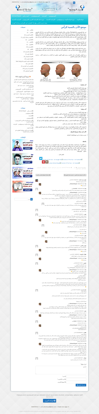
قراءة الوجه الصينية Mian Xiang (24, 61)
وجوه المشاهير (28, 71)
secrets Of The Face (66, 167)
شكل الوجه (29, 54)
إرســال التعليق (81, 385)
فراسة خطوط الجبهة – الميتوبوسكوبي (25, 91)
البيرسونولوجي (35, 16)
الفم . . (30, 49)
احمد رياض (59, 167)
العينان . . (30, 44)
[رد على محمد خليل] (85, 209)
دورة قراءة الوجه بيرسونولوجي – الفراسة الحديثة (60, 19)
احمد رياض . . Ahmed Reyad (20, 16)
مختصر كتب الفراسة (27, 66)
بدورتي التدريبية (58, 284)
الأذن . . (74, 167)
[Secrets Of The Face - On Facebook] (72, 159)
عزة (85, 311)
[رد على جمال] (85, 358)
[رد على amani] (85, 321)
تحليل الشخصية (28, 51)
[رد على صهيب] (85, 263)
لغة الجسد (29, 63)
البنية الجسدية (29, 35)
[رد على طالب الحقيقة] (85, 254)
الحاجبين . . (29, 39)
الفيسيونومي (52, 16)
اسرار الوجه (54, 167)
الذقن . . (30, 42)
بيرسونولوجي (44, 167)
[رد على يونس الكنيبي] (85, 245)
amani (75, 321)
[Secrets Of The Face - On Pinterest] (43, 163)
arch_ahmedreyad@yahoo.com (79, 328)
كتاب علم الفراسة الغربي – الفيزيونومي (25, 89)
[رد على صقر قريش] (85, 289)
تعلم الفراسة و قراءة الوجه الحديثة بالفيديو (24, 79)
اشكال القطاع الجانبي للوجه (42, 175)
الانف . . (30, 32)
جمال (85, 358)
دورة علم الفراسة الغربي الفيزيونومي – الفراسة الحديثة (28, 19)
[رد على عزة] (85, 311)
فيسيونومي (39, 167)
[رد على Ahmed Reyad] (85, 183)
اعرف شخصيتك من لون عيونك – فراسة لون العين (24, 94)
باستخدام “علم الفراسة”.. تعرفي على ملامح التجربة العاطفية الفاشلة (24, 82)
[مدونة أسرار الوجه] (49, 12)
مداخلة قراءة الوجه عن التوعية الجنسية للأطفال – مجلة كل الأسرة (25, 98)
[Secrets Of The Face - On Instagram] (46, 163)
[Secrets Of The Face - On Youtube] (70, 163)
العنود (84, 332)
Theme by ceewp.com (49, 411)
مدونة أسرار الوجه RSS (22, 76)
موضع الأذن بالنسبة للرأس (81, 201)
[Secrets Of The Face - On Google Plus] (53, 159)
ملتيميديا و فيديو (28, 68)
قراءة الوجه (80, 19)
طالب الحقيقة (83, 254)
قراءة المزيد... (49, 401)
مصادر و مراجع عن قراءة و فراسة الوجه (78, 318)
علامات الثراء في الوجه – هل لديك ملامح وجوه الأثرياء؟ (23, 101)
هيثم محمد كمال (82, 180)
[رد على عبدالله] (85, 225)
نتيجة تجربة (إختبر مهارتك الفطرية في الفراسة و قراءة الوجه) (29, 23)
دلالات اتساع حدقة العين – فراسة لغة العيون (75, 175)
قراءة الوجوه (78, 168)
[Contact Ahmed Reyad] (55, 163)
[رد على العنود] (85, 332)
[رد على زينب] (85, 214)
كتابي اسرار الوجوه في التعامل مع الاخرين (50, 285)
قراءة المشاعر (28, 56)
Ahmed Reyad (81, 167)
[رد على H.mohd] (85, 188)
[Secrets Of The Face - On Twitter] (40, 159)
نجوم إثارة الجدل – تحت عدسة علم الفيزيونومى (26, 86)
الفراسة (44, 16)
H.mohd (75, 188)
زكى (85, 203)
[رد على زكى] (85, 203)
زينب (85, 214)
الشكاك (68, 305)
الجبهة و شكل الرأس (27, 37)
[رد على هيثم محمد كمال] (85, 180)
